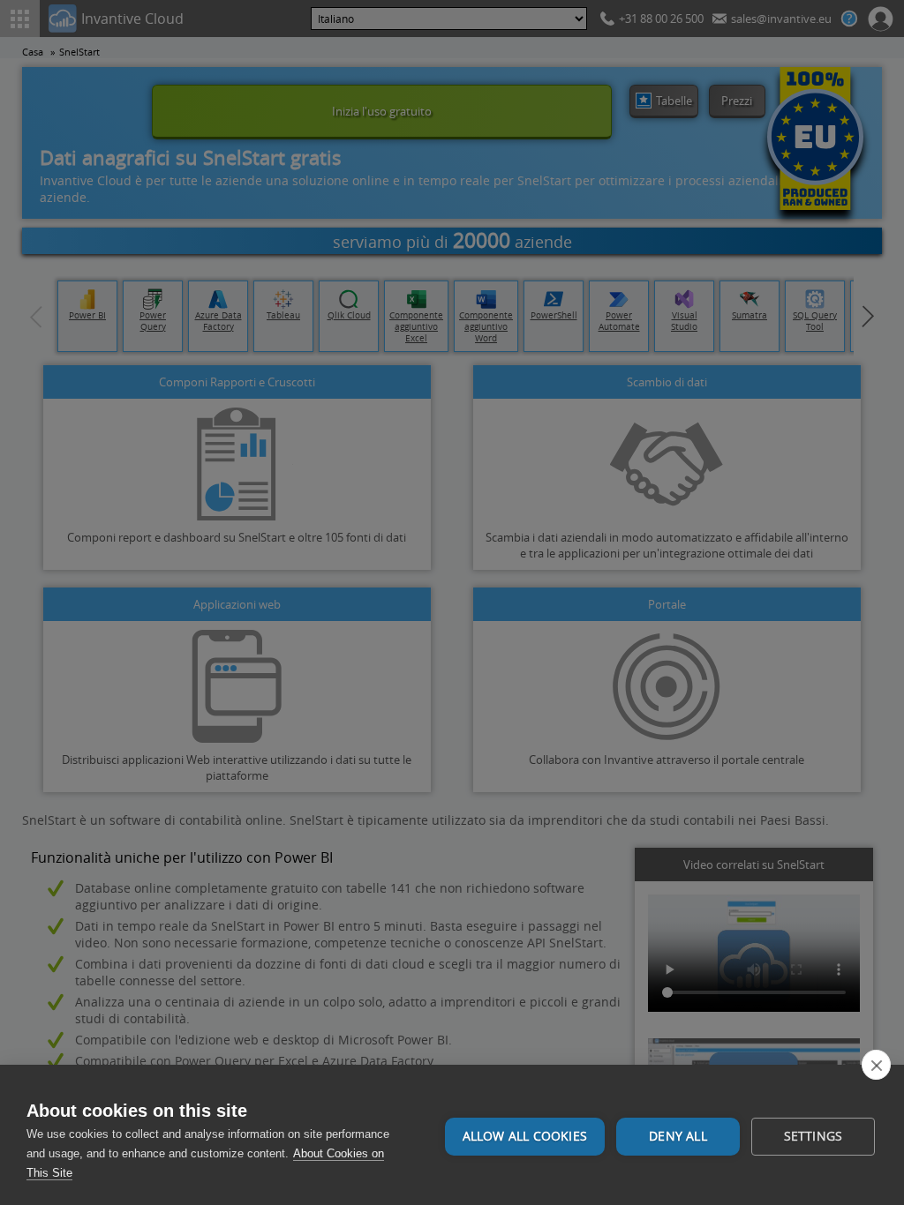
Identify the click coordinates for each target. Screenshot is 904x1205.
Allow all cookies (525, 1136)
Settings (813, 1136)
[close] (876, 1065)
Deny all (678, 1136)
